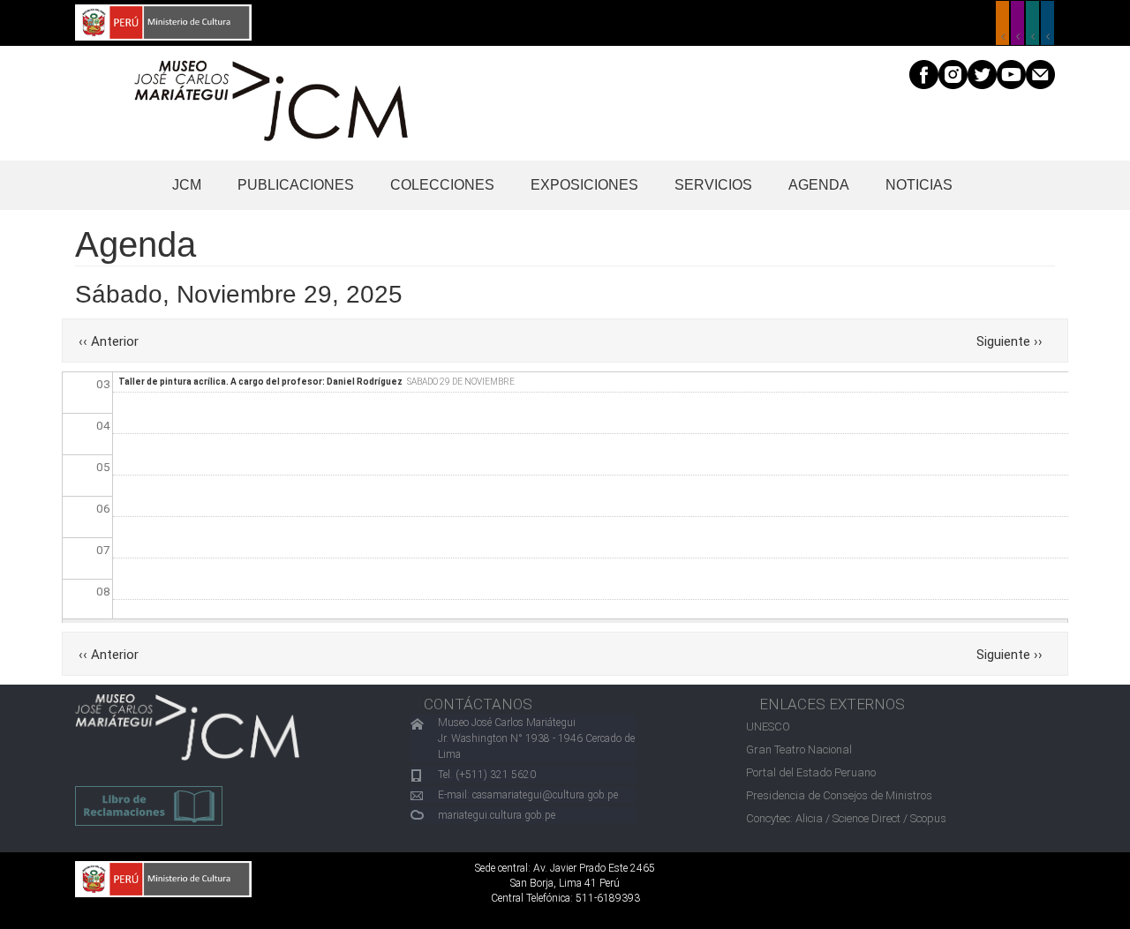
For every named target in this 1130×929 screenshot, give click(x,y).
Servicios (713, 184)
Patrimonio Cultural (1002, 23)
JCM (186, 184)
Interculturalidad (1032, 23)
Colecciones (442, 184)
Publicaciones (295, 184)
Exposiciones (584, 184)
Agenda (818, 184)
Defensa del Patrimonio (1047, 23)
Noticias (919, 184)
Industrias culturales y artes (1017, 23)
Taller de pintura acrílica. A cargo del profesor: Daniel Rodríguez (260, 381)
